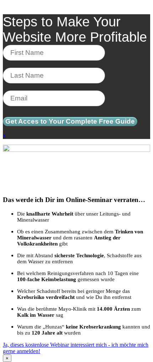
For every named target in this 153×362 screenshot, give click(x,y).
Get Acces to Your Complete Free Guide (70, 121)
